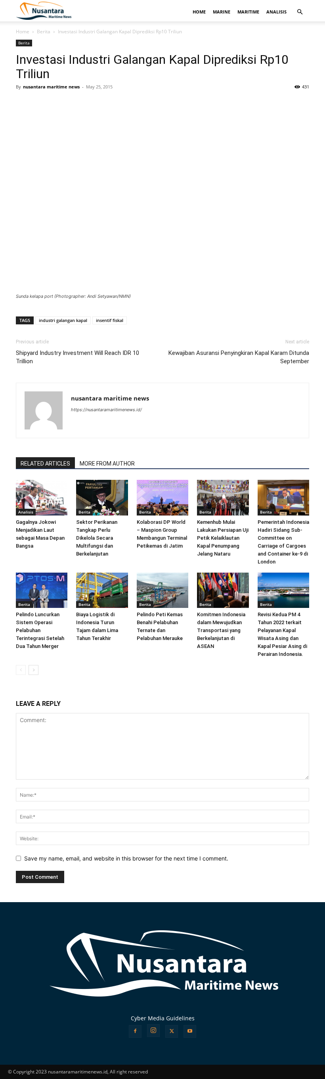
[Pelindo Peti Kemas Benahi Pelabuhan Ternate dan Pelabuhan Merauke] (162, 590)
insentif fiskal (109, 320)
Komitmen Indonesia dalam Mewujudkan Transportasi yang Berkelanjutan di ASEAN (221, 630)
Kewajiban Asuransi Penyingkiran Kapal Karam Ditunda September (238, 357)
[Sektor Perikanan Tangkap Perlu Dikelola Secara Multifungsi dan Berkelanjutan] (102, 498)
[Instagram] (153, 1030)
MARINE (221, 12)
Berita (43, 31)
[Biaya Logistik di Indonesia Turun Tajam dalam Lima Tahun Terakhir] (102, 590)
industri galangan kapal (63, 320)
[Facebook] (135, 1031)
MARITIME (248, 12)
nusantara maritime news (51, 87)
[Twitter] (171, 1031)
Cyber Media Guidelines (163, 1018)
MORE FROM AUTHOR (107, 463)
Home (22, 31)
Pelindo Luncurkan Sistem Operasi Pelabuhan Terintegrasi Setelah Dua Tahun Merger (40, 630)
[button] (299, 12)
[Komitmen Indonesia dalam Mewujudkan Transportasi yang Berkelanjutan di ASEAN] (223, 590)
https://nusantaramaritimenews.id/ (106, 409)
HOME (199, 12)
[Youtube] (190, 1031)
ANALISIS (276, 12)
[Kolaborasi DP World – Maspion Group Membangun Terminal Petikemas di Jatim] (162, 498)
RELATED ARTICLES (45, 463)
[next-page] (33, 670)
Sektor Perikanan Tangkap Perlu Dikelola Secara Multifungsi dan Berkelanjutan (96, 538)
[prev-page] (21, 670)
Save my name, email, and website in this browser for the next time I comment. (126, 858)
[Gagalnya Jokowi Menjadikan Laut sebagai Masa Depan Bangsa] (41, 498)
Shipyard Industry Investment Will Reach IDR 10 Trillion (77, 357)
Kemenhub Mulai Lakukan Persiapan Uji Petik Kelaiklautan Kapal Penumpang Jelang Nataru (223, 538)
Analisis (25, 512)
